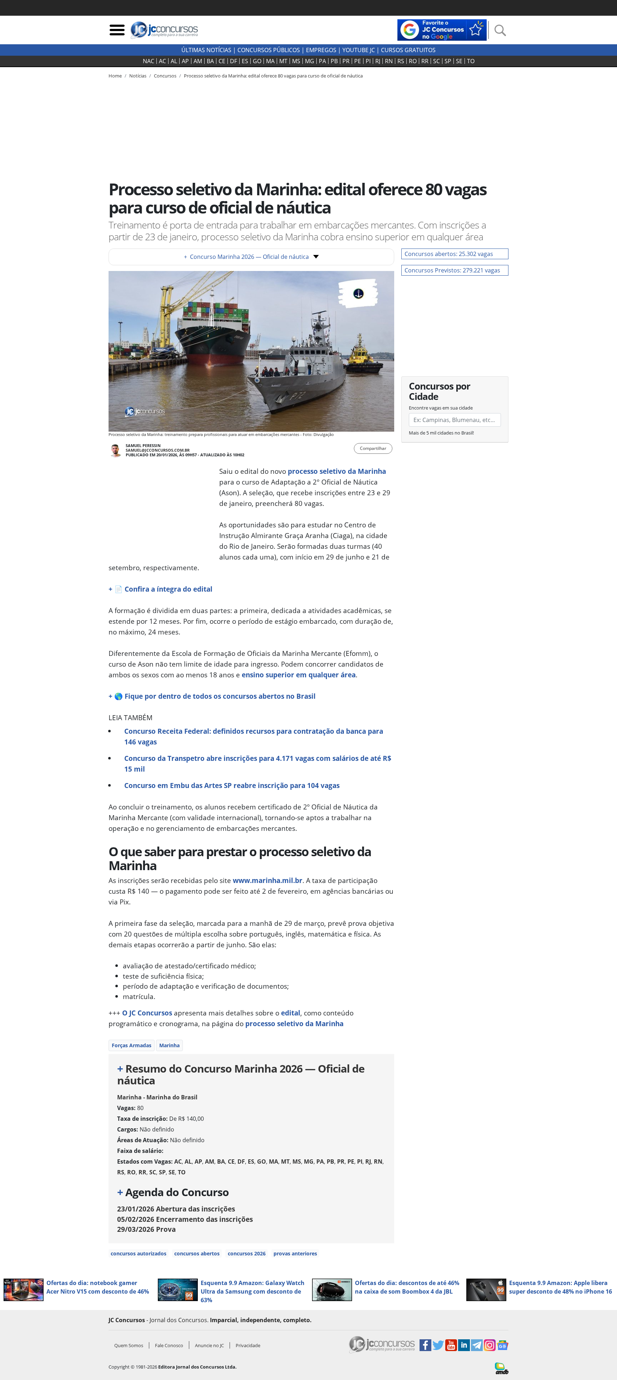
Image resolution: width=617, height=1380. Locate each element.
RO (413, 61)
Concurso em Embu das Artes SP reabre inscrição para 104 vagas (232, 785)
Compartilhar (373, 448)
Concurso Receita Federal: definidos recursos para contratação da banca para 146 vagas (253, 736)
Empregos (321, 50)
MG (309, 61)
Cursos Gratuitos (408, 50)
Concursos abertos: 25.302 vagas (449, 254)
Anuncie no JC (209, 1345)
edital (290, 1013)
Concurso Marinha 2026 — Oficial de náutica (246, 257)
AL (174, 61)
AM (198, 61)
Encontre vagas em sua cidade (441, 408)
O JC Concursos (147, 1013)
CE (222, 61)
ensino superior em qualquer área (299, 674)
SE (459, 61)
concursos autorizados (138, 1253)
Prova (146, 1229)
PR (346, 61)
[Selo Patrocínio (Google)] (442, 29)
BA (210, 61)
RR (424, 61)
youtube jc (358, 50)
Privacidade (248, 1345)
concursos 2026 (247, 1253)
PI (368, 61)
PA (322, 61)
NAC (148, 61)
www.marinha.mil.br (267, 880)
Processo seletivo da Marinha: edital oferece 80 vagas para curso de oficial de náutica (273, 75)
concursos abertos (197, 1253)
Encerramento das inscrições (185, 1219)
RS (400, 61)
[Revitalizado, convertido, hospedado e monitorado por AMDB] (501, 1368)
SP (448, 61)
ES (245, 61)
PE (357, 61)
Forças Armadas (131, 1045)
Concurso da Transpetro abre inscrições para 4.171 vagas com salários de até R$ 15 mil (257, 763)
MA (270, 61)
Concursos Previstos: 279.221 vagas (452, 270)
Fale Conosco (169, 1345)
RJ (377, 61)
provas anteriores (295, 1253)
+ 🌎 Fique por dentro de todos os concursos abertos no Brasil (212, 696)
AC (162, 61)
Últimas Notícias (206, 50)
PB (334, 61)
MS (296, 61)
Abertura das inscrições (176, 1209)
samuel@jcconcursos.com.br (158, 450)
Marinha (169, 1045)
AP (185, 61)
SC (436, 61)
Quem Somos (128, 1345)
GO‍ (257, 61)
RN (389, 61)
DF (233, 61)
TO (471, 61)
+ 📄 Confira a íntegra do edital (160, 589)
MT (283, 61)
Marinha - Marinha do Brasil (157, 1097)
